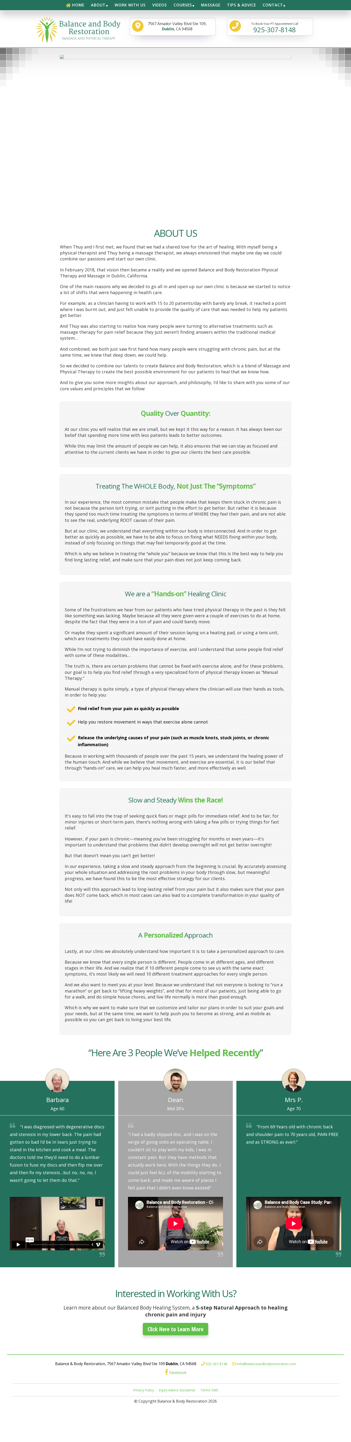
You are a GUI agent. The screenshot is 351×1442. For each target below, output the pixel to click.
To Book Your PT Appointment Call (274, 28)
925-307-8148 (216, 1364)
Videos (159, 5)
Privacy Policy (143, 1390)
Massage (210, 5)
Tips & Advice (241, 5)
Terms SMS (209, 1390)
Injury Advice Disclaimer (177, 1390)
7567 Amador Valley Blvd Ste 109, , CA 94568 (177, 26)
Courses (183, 5)
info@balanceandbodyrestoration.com (266, 1364)
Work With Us (130, 5)
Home (78, 5)
